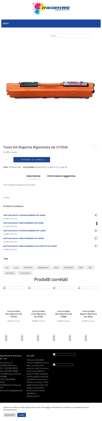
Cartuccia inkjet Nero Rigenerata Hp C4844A (63, 314)
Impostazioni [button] (9, 415)
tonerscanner (25, 273)
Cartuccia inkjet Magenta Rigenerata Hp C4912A (88, 314)
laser (16, 267)
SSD (90, 267)
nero (56, 267)
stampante (10, 273)
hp (7, 267)
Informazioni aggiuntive (61, 176)
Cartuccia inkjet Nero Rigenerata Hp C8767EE (13, 314)
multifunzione (43, 267)
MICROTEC (28, 267)
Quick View (14, 296)
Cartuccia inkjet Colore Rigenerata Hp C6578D (38, 314)
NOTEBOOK (68, 267)
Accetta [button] (21, 415)
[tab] (33, 176)
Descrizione (33, 176)
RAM (80, 267)
